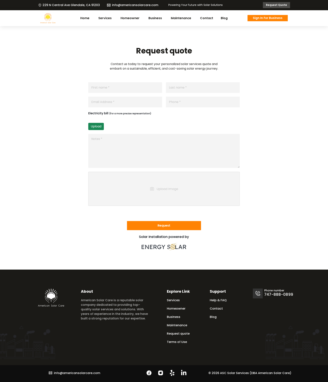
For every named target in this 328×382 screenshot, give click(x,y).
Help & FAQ (218, 300)
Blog (224, 18)
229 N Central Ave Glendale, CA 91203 (71, 5)
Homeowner (130, 18)
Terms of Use (177, 342)
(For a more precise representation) (130, 113)
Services (105, 18)
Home (84, 18)
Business (155, 18)
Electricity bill (119, 113)
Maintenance (181, 18)
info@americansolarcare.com (135, 5)
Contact (206, 18)
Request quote (276, 5)
